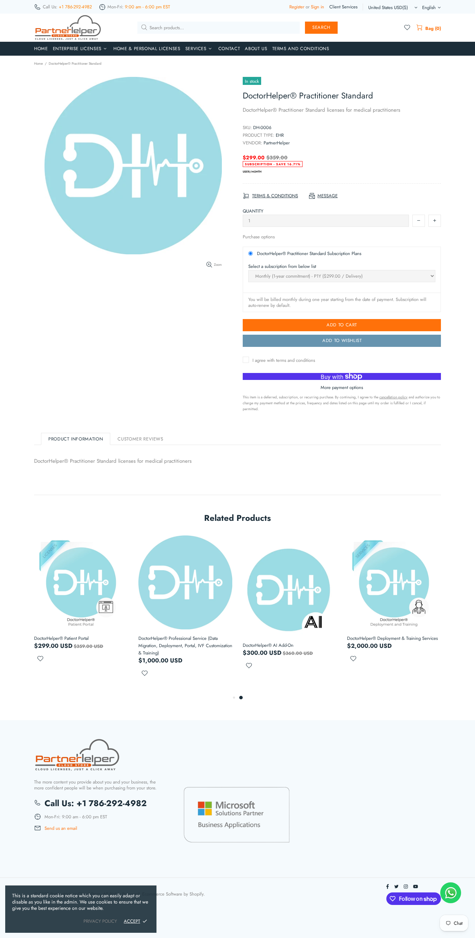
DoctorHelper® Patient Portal (61, 638)
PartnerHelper (277, 143)
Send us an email (61, 828)
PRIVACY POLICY (100, 921)
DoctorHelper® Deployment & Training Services (392, 638)
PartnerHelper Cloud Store (68, 27)
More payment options (342, 387)
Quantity (253, 211)
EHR (280, 135)
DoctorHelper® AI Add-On (268, 645)
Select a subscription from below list (282, 266)
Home (38, 63)
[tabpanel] (290, 610)
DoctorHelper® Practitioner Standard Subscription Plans (309, 253)
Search (321, 27)
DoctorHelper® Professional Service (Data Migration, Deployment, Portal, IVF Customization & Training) (185, 645)
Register (296, 7)
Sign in (317, 7)
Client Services (343, 7)
